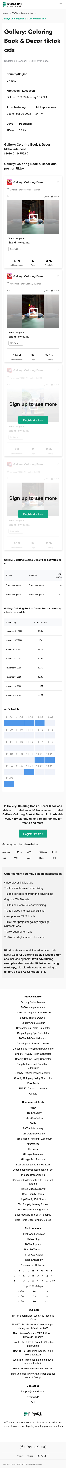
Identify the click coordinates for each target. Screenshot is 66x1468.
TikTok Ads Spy (33, 1113)
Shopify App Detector (33, 1022)
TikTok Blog (33, 1239)
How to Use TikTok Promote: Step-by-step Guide (33, 1343)
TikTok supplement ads (18, 931)
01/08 (33, 1301)
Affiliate (33, 1093)
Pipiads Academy (33, 1259)
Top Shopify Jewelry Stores (33, 1204)
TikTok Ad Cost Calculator (33, 1038)
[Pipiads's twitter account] (29, 1447)
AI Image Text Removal (33, 1159)
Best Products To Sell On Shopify (33, 1214)
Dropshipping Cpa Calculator (33, 1033)
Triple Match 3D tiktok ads (20, 851)
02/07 (21, 1291)
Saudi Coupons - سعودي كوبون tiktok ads (45, 851)
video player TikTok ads (18, 882)
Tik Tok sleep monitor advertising (24, 910)
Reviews (33, 1149)
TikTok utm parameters (33, 1007)
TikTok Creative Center (33, 1133)
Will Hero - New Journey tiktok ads (33, 858)
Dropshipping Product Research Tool (33, 1169)
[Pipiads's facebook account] (22, 1447)
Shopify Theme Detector (33, 1017)
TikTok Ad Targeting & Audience (33, 1012)
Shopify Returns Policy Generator (33, 1073)
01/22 (45, 1291)
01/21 (21, 1296)
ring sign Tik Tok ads (16, 899)
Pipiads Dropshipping (33, 1175)
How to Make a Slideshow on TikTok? (33, 1368)
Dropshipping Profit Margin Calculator (33, 1048)
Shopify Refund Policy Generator (33, 1059)
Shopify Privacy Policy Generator (33, 1053)
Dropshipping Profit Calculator (33, 1043)
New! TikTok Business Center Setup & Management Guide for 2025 (33, 1326)
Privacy (20, 1456)
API (33, 1401)
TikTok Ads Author (33, 1254)
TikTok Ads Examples (33, 1234)
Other (51, 1280)
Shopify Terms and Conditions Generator (33, 1065)
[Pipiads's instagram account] (43, 1447)
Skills (33, 1123)
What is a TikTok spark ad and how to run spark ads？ (33, 1361)
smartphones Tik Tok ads (19, 916)
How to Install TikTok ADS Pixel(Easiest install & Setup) (33, 1375)
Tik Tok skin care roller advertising (25, 905)
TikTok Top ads (33, 1244)
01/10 (45, 1296)
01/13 (33, 1296)
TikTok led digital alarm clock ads (24, 937)
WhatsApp (33, 1396)
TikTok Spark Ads (33, 1118)
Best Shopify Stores (33, 1194)
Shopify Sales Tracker (33, 1002)
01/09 (21, 1301)
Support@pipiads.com (33, 1391)
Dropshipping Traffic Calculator (33, 1028)
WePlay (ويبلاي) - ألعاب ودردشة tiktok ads (33, 851)
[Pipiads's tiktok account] (36, 1447)
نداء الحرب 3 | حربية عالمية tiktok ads (8, 851)
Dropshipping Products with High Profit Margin (33, 1181)
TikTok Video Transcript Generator (33, 1138)
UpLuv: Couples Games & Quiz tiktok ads (58, 858)
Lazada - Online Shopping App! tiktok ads (8, 858)
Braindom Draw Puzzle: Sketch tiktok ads (58, 851)
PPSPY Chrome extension (33, 1088)
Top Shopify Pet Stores (33, 1199)
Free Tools (33, 1083)
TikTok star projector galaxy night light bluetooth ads (27, 924)
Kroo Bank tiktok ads (45, 858)
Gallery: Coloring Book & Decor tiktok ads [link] (24, 18)
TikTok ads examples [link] (22, 13)
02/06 (33, 1291)
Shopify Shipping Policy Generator (33, 1078)
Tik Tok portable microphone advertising (28, 894)
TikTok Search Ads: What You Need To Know (33, 1317)
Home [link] (5, 13)
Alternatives (33, 1144)
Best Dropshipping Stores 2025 (33, 1164)
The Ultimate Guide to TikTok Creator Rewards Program (33, 1335)
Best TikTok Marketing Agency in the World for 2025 (33, 1352)
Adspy (33, 1107)
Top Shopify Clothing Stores (33, 1209)
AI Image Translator (33, 1154)
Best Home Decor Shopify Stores (33, 1219)
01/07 (45, 1301)
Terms (30, 1456)
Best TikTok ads (33, 1249)
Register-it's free (33, 420)
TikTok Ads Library (33, 1128)
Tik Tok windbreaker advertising (23, 888)
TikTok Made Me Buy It (33, 1189)
